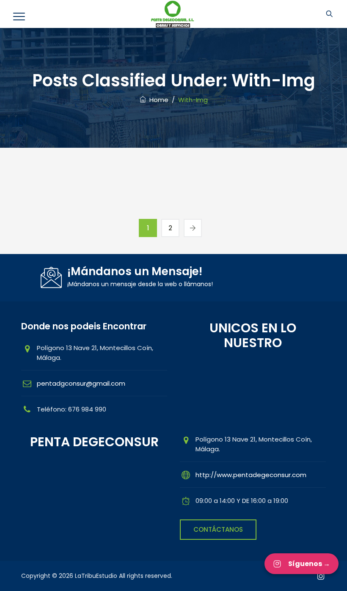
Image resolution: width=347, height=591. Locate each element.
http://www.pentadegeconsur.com (251, 474)
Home (157, 99)
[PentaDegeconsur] (173, 14)
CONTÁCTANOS (218, 529)
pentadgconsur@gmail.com (81, 383)
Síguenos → (309, 564)
